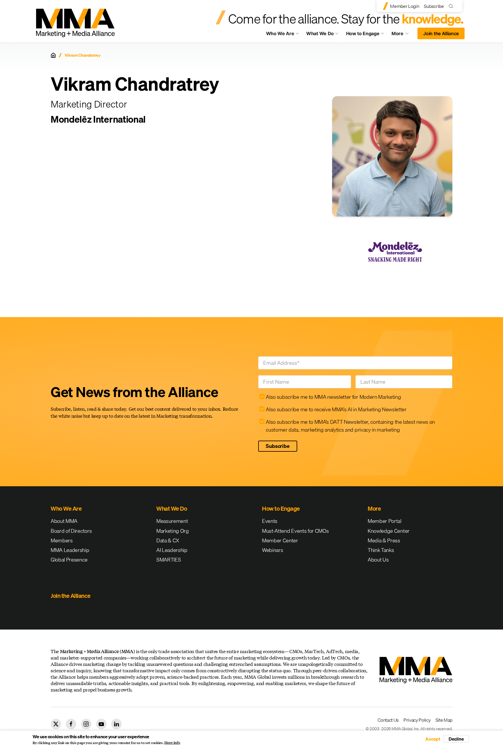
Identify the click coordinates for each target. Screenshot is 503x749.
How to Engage (363, 33)
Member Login (404, 6)
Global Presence (69, 559)
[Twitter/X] (56, 724)
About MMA (64, 521)
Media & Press (384, 540)
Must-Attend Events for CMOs (295, 531)
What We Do (320, 33)
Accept (432, 739)
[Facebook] (71, 724)
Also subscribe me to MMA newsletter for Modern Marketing (333, 397)
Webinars (272, 550)
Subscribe (434, 6)
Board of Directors (71, 531)
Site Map (443, 720)
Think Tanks (381, 550)
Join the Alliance (441, 33)
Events (269, 521)
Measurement (172, 521)
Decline (456, 739)
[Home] (53, 55)
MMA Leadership (70, 550)
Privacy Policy (417, 720)
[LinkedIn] (116, 724)
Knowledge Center (389, 531)
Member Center (280, 540)
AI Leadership (171, 550)
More (403, 35)
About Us (378, 559)
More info (172, 742)
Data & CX (167, 540)
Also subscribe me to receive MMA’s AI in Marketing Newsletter (336, 409)
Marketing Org (172, 531)
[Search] (452, 6)
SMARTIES (168, 559)
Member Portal (384, 521)
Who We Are (280, 33)
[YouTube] (101, 724)
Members (62, 540)
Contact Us (388, 720)
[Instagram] (86, 724)
